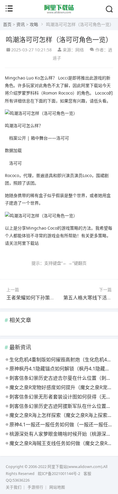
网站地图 (57, 487)
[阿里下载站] (59, 12)
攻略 (34, 24)
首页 (7, 24)
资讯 (20, 24)
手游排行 (35, 487)
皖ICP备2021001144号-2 (59, 473)
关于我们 (13, 487)
